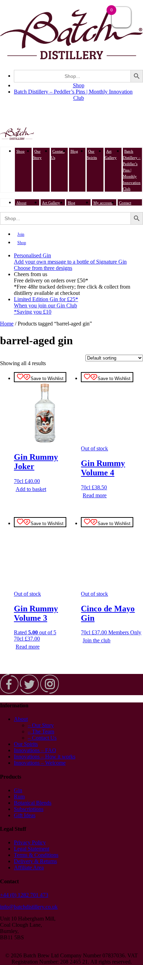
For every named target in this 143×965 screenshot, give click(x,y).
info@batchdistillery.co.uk (29, 907)
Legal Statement (31, 849)
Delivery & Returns (35, 861)
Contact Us (58, 154)
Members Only (124, 632)
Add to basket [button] (31, 489)
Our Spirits (92, 154)
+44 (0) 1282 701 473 (24, 895)
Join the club (96, 640)
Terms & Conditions (36, 855)
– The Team (41, 731)
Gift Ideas (24, 815)
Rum (19, 796)
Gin (18, 790)
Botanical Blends (32, 803)
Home (7, 324)
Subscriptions (28, 809)
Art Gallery (111, 154)
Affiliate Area (29, 867)
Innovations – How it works (44, 756)
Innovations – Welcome (40, 763)
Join (20, 234)
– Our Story (41, 725)
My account (102, 203)
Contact (125, 203)
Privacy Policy (30, 842)
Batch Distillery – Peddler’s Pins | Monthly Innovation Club (73, 95)
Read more (95, 495)
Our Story (37, 154)
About (21, 203)
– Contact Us (42, 738)
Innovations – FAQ (35, 750)
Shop (78, 85)
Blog (74, 151)
